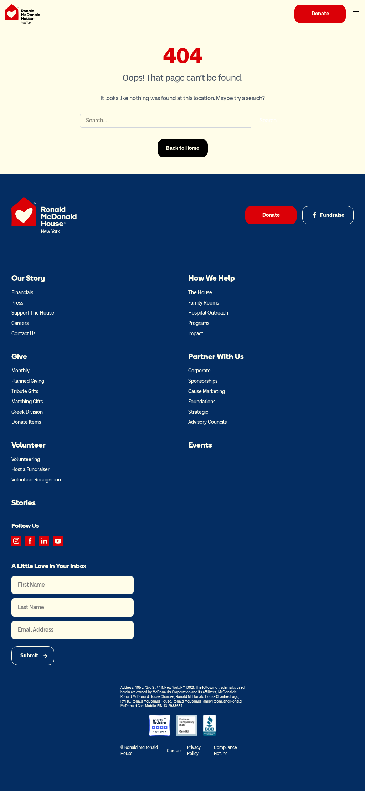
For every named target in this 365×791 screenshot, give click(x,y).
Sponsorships (202, 381)
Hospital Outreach (208, 313)
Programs (198, 323)
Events (200, 444)
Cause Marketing (206, 391)
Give (19, 356)
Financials (22, 293)
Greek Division (27, 412)
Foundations (201, 402)
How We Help (211, 278)
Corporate (199, 371)
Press (17, 303)
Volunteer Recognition (36, 480)
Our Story (28, 278)
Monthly (20, 371)
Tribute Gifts (24, 391)
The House (200, 293)
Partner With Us (216, 356)
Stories (23, 502)
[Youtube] (58, 541)
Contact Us (23, 334)
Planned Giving (27, 381)
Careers (20, 323)
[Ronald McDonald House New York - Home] (22, 14)
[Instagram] (16, 541)
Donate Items (26, 422)
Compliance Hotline (225, 750)
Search (268, 120)
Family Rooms (203, 303)
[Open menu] (355, 14)
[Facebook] (30, 541)
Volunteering (25, 459)
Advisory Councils (207, 422)
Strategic (198, 412)
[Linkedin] (44, 541)
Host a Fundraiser (30, 469)
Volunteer (28, 444)
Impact (195, 334)
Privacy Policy (194, 750)
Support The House (32, 313)
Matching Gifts (27, 402)
